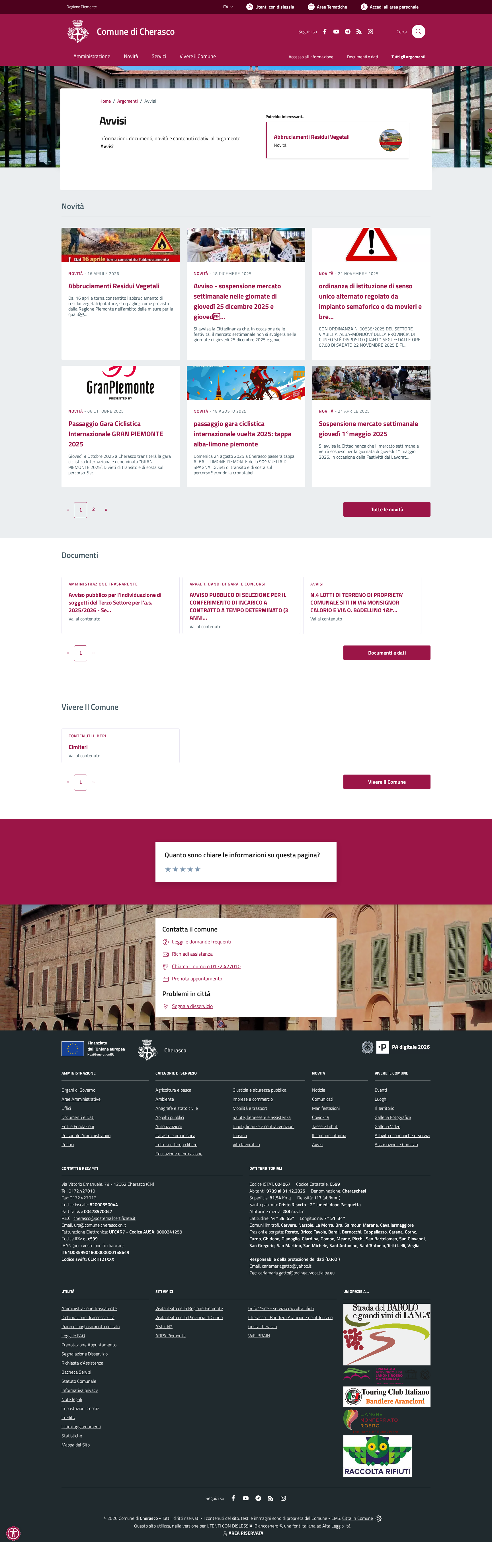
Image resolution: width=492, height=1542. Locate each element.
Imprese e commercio (253, 1099)
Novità (76, 273)
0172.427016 (83, 1197)
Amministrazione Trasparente (89, 1308)
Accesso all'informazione (311, 56)
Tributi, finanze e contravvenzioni (263, 1126)
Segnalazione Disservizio (85, 1353)
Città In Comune (357, 1518)
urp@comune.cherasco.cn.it (100, 1225)
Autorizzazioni (168, 1126)
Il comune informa (329, 1135)
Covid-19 (320, 1117)
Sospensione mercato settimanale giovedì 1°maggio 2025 (368, 428)
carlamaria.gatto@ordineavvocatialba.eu (296, 1272)
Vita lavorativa (246, 1144)
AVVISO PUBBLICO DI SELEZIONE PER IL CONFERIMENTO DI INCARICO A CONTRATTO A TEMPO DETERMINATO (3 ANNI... (239, 606)
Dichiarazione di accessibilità (88, 1317)
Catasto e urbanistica (175, 1135)
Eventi (381, 1089)
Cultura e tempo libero (176, 1144)
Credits (68, 1417)
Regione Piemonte (82, 7)
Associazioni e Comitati (396, 1144)
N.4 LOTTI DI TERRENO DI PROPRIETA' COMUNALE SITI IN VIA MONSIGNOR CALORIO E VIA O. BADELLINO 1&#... (356, 602)
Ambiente (164, 1099)
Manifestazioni (326, 1108)
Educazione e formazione (178, 1153)
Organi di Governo (78, 1089)
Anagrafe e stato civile (176, 1108)
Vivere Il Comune (387, 782)
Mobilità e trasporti (250, 1108)
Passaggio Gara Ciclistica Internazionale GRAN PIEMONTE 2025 (115, 433)
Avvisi (317, 584)
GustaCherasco (262, 1326)
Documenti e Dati (78, 1117)
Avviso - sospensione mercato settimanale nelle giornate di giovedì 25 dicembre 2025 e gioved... (237, 301)
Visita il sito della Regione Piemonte (189, 1308)
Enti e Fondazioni (78, 1126)
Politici (68, 1144)
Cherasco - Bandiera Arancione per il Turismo (290, 1317)
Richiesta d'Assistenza (82, 1362)
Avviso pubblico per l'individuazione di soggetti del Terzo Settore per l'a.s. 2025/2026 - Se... (115, 602)
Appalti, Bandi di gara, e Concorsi (228, 584)
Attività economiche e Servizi (402, 1135)
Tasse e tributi (325, 1126)
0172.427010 (82, 1190)
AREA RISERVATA (246, 1532)
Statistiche (72, 1435)
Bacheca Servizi (76, 1372)
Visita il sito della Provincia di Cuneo (189, 1317)
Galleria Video (387, 1126)
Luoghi (381, 1099)
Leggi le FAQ (73, 1335)
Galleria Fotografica (393, 1117)
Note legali (72, 1399)
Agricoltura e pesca (173, 1089)
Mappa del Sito (76, 1444)
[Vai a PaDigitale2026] (395, 1047)
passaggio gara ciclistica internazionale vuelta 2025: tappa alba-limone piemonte (242, 433)
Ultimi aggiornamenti (81, 1426)
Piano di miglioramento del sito (91, 1326)
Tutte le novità (387, 509)
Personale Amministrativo (86, 1135)
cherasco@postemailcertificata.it (104, 1218)
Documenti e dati (387, 653)
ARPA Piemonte (170, 1335)
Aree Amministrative (81, 1099)
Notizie (318, 1089)
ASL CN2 (164, 1326)
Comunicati (322, 1099)
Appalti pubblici (169, 1117)
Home (105, 101)
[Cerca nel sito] (418, 31)
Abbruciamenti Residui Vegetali (312, 136)
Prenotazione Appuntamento (89, 1344)
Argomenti (127, 101)
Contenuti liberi (88, 736)
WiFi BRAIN (259, 1335)
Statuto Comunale (79, 1381)
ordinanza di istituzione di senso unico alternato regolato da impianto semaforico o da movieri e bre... (370, 301)
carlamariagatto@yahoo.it (286, 1265)
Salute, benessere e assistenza (262, 1117)
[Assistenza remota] (378, 1518)
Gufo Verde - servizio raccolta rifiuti (281, 1308)
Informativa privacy (80, 1390)
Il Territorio (384, 1108)
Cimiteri (78, 746)
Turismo (240, 1135)
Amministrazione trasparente (103, 584)
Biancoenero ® (268, 1525)
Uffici (66, 1108)
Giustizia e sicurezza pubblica (259, 1089)
